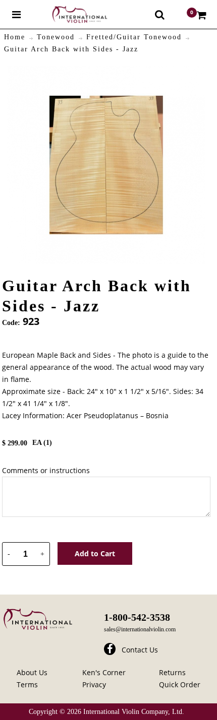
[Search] (160, 15)
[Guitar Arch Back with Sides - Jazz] (106, 72)
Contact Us (140, 649)
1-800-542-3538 (137, 617)
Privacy (94, 684)
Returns (172, 672)
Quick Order (179, 684)
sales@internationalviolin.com (140, 629)
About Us (32, 672)
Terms (27, 684)
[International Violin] (70, 14)
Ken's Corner (104, 672)
